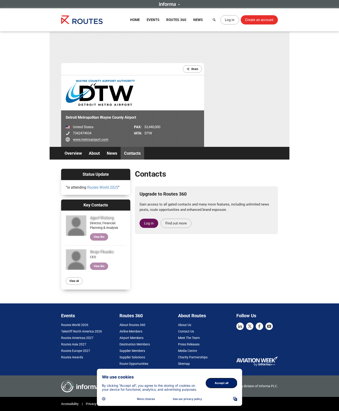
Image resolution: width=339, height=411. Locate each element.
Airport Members (131, 338)
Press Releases (188, 344)
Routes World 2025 (102, 187)
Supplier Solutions (132, 357)
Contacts (132, 153)
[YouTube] (269, 326)
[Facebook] (259, 326)
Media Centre (187, 351)
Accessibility (70, 404)
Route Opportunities (133, 364)
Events (153, 20)
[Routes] (82, 19)
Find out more (176, 223)
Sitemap (184, 364)
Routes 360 (176, 20)
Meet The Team (189, 338)
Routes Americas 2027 (77, 338)
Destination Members (134, 344)
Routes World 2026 (74, 325)
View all (74, 281)
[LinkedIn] (240, 326)
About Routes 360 (132, 325)
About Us (184, 325)
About (94, 153)
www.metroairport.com (90, 139)
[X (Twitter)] (249, 326)
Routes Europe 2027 (75, 351)
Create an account (259, 20)
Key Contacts (95, 204)
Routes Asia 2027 (73, 344)
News (198, 20)
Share (194, 69)
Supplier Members (132, 351)
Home (135, 20)
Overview (73, 153)
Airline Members (130, 331)
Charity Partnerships (193, 357)
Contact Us (186, 331)
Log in (229, 20)
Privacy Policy (96, 404)
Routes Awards (72, 357)
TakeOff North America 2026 (81, 331)
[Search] (214, 19)
